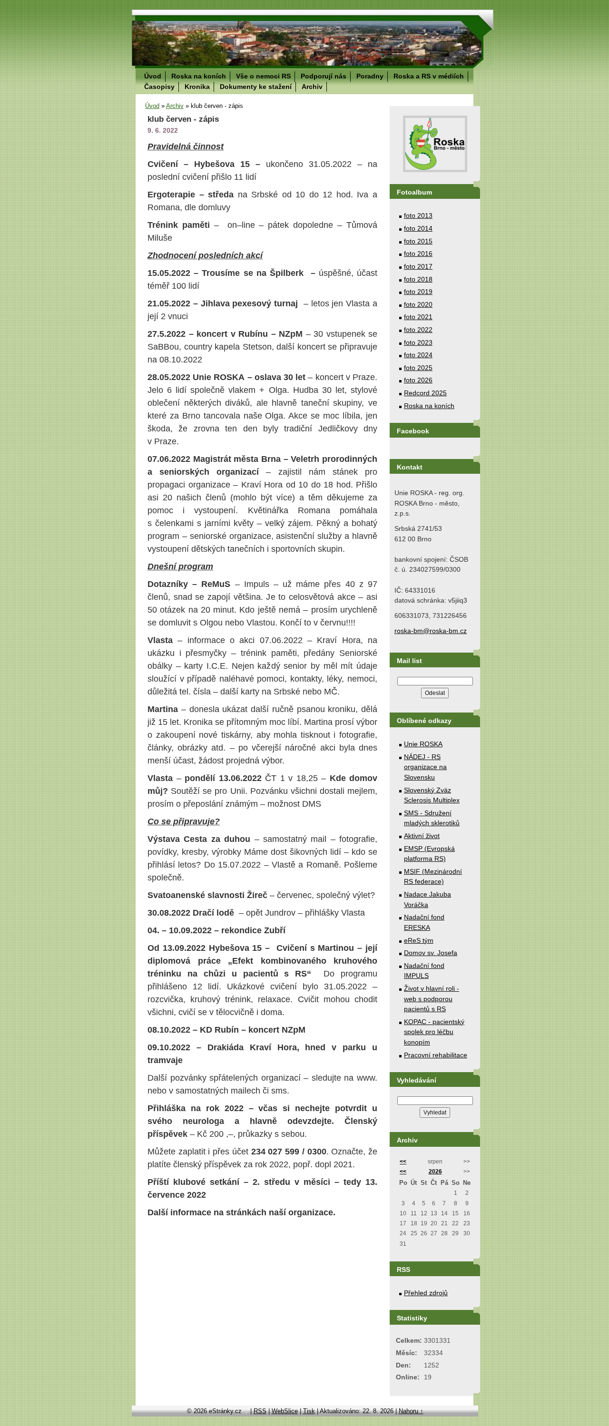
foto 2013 (418, 215)
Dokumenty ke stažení (256, 86)
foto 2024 (418, 355)
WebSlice (285, 1411)
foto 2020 (418, 304)
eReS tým (418, 940)
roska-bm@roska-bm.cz (430, 631)
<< (403, 1161)
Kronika (197, 86)
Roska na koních (198, 76)
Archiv (312, 86)
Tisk (309, 1411)
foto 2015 (418, 241)
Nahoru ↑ (411, 1411)
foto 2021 (418, 317)
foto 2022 (418, 329)
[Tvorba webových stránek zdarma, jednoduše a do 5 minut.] (247, 1412)
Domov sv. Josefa (430, 953)
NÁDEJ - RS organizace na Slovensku (425, 767)
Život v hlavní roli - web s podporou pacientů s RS (431, 999)
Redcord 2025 (425, 393)
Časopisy (159, 86)
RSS (260, 1411)
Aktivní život (422, 836)
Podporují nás (323, 76)
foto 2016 (418, 253)
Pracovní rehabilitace (435, 1055)
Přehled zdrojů (426, 1293)
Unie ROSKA (423, 744)
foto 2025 (418, 367)
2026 (435, 1171)
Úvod (152, 76)
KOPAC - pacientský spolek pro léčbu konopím (434, 1032)
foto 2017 (418, 266)
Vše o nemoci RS (263, 76)
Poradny (369, 76)
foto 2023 (418, 342)
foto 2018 (418, 279)
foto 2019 (418, 291)
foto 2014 (418, 228)
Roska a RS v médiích (428, 76)
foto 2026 (418, 380)
